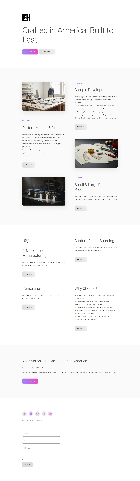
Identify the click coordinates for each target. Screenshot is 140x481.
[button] (30, 51)
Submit (27, 464)
